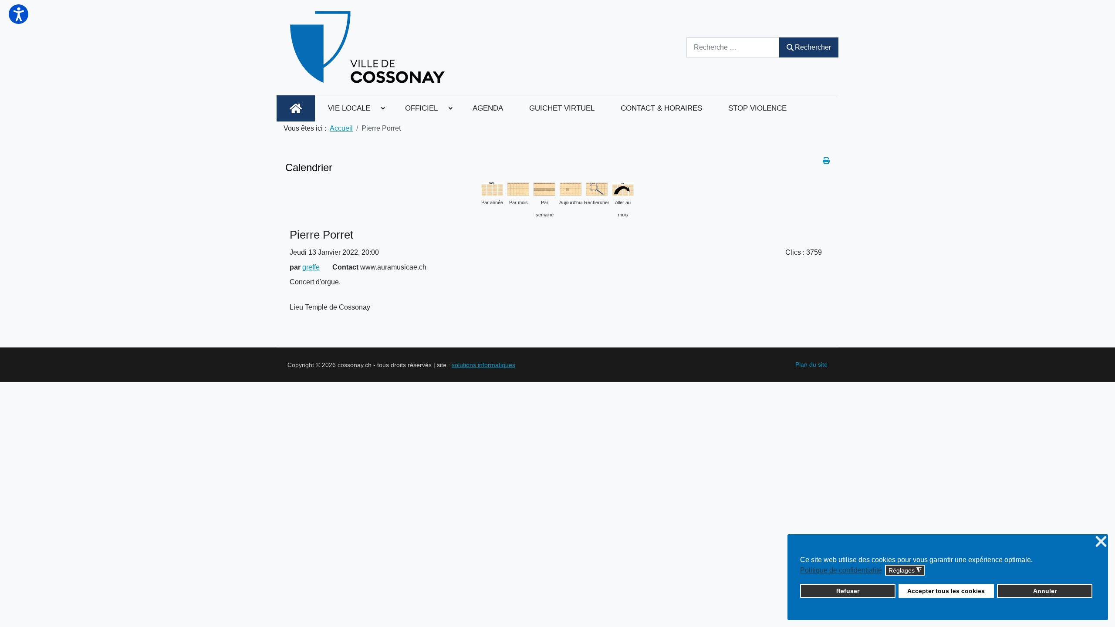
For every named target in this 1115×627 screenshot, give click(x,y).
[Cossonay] (368, 47)
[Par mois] (518, 188)
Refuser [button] (847, 590)
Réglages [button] (905, 570)
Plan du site (811, 364)
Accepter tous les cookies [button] (946, 590)
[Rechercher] (597, 188)
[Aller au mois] (623, 188)
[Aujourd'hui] (570, 188)
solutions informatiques (483, 364)
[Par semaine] (544, 188)
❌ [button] (1101, 542)
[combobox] (733, 47)
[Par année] (492, 188)
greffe (311, 267)
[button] (18, 14)
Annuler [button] (1045, 590)
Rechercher (813, 47)
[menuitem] (296, 108)
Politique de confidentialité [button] (841, 570)
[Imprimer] (826, 161)
